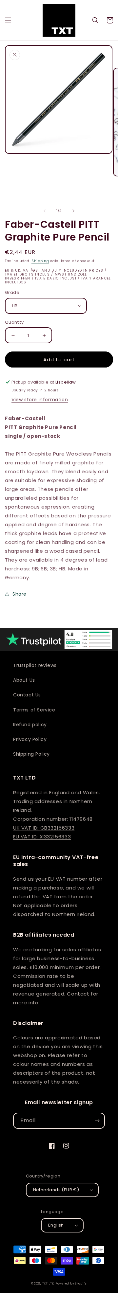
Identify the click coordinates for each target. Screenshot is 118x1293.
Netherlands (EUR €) (56, 1190)
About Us (24, 680)
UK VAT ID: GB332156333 (43, 827)
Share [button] (19, 594)
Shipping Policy (31, 754)
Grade (12, 292)
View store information (39, 399)
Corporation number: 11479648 (53, 819)
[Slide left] (44, 211)
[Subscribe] (97, 1121)
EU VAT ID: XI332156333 (42, 836)
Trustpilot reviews (35, 665)
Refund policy (30, 724)
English (56, 1225)
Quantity (14, 322)
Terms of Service (34, 710)
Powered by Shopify (71, 1283)
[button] (8, 20)
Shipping (40, 261)
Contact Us (27, 694)
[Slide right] (73, 211)
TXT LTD (48, 1283)
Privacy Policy (30, 739)
